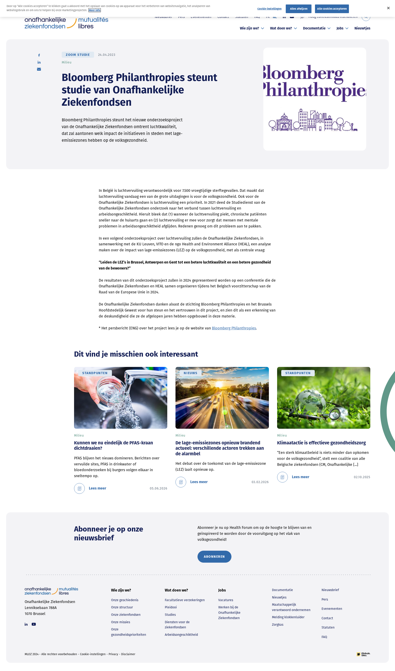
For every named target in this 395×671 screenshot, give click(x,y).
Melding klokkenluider (288, 617)
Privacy (113, 654)
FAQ (324, 637)
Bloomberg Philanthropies (234, 328)
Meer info (94, 10)
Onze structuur (122, 607)
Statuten (328, 627)
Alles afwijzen (298, 8)
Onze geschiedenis (124, 600)
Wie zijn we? (249, 28)
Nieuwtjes (362, 28)
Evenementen (332, 609)
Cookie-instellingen (93, 654)
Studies (170, 615)
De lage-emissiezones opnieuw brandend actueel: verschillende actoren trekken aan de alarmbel (219, 448)
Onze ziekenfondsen (126, 615)
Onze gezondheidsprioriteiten (128, 632)
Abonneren (214, 557)
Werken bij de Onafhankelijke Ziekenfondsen (229, 612)
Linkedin (26, 624)
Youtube (34, 624)
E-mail (39, 69)
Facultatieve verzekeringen (185, 600)
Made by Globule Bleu (363, 654)
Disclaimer (128, 654)
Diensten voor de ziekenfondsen (177, 624)
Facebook (39, 55)
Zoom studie (78, 55)
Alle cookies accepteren (332, 8)
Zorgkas (277, 625)
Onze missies (120, 622)
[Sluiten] (388, 8)
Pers (325, 599)
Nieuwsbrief (330, 590)
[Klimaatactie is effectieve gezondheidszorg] (323, 398)
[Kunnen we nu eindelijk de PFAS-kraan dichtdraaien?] (120, 398)
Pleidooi (171, 607)
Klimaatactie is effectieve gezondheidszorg (321, 443)
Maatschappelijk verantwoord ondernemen (291, 607)
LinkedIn (39, 62)
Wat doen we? (281, 28)
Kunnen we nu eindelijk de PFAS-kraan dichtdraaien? (113, 445)
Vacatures (225, 600)
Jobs (340, 28)
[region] (197, 8)
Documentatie (314, 28)
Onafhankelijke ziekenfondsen (66, 22)
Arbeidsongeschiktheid (181, 635)
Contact (327, 618)
